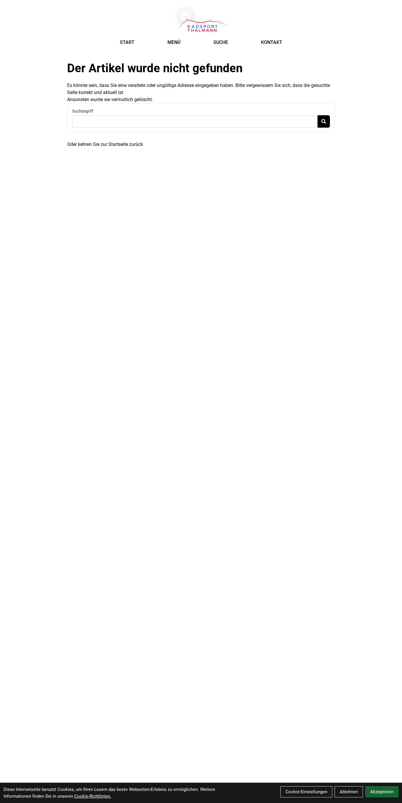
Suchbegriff (82, 111)
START (127, 42)
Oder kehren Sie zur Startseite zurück (105, 144)
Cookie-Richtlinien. (92, 796)
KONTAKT (271, 42)
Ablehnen (349, 791)
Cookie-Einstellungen (306, 791)
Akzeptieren (381, 791)
